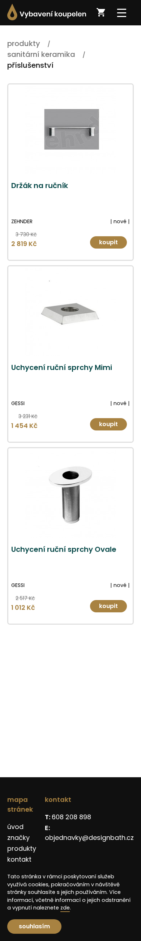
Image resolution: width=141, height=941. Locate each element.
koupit (108, 242)
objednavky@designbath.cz (89, 837)
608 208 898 (71, 816)
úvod (15, 826)
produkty (21, 848)
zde (65, 907)
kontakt (19, 859)
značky (18, 837)
